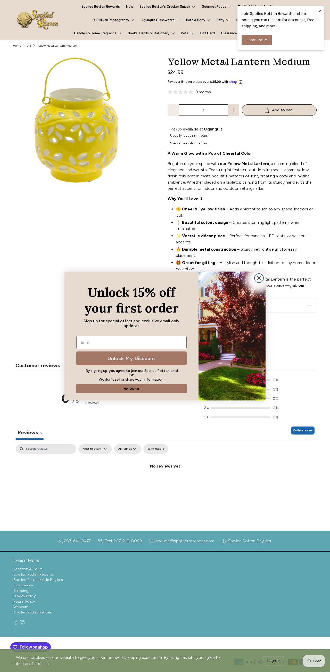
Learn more (256, 39)
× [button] (319, 11)
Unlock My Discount (131, 358)
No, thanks (131, 388)
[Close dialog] (258, 278)
